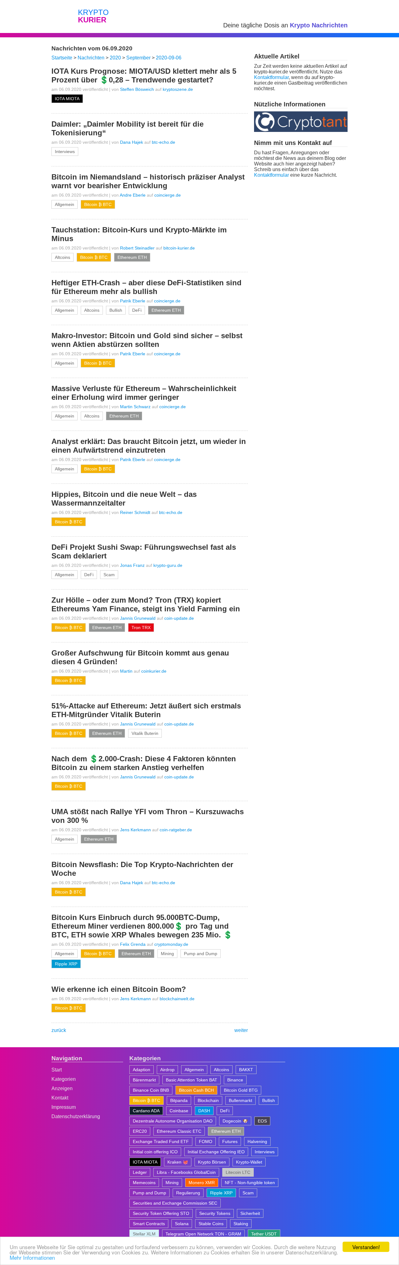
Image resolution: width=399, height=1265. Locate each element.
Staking (240, 1223)
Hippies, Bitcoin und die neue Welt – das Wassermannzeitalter (124, 498)
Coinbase (179, 1110)
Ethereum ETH (132, 257)
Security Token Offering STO (161, 1213)
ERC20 (140, 1131)
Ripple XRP (66, 963)
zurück (58, 1030)
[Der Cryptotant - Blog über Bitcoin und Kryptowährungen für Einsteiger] (301, 130)
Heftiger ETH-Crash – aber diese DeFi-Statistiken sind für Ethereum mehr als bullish (146, 287)
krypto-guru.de (167, 565)
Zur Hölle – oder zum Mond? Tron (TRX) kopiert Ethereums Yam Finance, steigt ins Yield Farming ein (145, 604)
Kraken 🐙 (177, 1162)
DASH (204, 1110)
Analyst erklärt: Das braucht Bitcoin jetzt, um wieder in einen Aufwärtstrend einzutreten (148, 445)
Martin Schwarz (135, 406)
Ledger (140, 1172)
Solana (182, 1223)
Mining (167, 953)
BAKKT (246, 1069)
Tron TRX (141, 627)
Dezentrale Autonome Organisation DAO (173, 1120)
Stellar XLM (144, 1233)
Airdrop (167, 1069)
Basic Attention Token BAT (191, 1079)
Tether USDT (264, 1233)
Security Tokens (214, 1213)
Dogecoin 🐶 (235, 1120)
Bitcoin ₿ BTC (98, 204)
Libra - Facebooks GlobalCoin (186, 1172)
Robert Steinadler (137, 247)
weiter (241, 1030)
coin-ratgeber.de (176, 829)
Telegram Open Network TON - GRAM (203, 1233)
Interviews (65, 151)
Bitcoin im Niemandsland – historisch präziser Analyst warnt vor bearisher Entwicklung (148, 181)
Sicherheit (250, 1213)
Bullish (115, 310)
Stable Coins (211, 1223)
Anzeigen (62, 1088)
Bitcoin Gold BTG (241, 1090)
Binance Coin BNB (151, 1090)
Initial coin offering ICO (155, 1151)
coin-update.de (179, 618)
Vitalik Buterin (145, 733)
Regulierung (188, 1192)
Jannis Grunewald (138, 618)
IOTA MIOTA (67, 98)
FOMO (205, 1141)
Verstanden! (366, 1247)
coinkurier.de (153, 671)
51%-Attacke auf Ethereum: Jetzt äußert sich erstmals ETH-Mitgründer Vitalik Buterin (146, 710)
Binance (235, 1079)
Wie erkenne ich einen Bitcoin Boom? (118, 989)
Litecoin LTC (238, 1172)
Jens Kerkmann (135, 829)
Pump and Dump (200, 953)
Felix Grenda (133, 944)
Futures (230, 1141)
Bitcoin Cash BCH (196, 1090)
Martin (126, 671)
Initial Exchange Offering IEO (216, 1151)
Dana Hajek (131, 142)
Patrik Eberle (132, 300)
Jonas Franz (132, 565)
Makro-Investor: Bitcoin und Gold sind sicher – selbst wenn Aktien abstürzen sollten (147, 339)
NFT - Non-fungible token (250, 1182)
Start (56, 1069)
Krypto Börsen (212, 1162)
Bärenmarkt (144, 1079)
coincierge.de (167, 195)
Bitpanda (179, 1100)
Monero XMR (202, 1182)
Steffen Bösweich (137, 89)
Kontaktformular (271, 77)
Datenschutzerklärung (75, 1116)
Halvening (257, 1141)
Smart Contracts (149, 1223)
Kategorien (63, 1079)
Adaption (141, 1069)
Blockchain (208, 1100)
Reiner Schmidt (135, 512)
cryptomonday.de (171, 944)
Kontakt (59, 1097)
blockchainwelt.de (177, 998)
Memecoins (144, 1182)
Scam (109, 574)
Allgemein (64, 204)
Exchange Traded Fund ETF (161, 1141)
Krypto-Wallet (249, 1162)
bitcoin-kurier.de (179, 247)
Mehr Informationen (32, 1257)
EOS (262, 1120)
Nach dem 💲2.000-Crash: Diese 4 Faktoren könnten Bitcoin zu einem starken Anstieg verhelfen (143, 763)
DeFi (137, 310)
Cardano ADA (146, 1110)
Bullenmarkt (240, 1100)
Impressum (63, 1107)
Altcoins (62, 257)
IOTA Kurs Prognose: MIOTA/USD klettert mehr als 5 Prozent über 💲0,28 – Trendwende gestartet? (143, 75)
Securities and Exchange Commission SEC (175, 1203)
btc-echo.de (163, 142)
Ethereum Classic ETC (179, 1131)
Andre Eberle (133, 195)
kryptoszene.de (178, 89)
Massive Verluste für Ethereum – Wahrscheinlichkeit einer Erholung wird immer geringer (143, 392)
